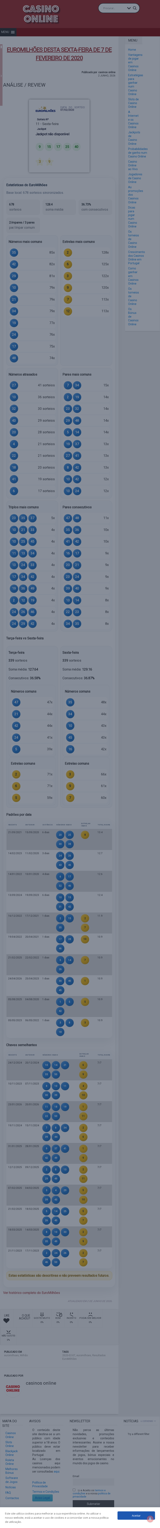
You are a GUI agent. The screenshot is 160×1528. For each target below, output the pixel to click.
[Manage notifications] (150, 1519)
